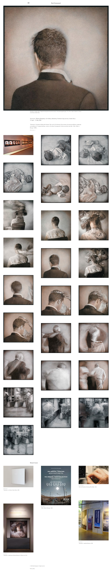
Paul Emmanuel (56, 3)
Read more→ (32, 130)
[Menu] (28, 2)
